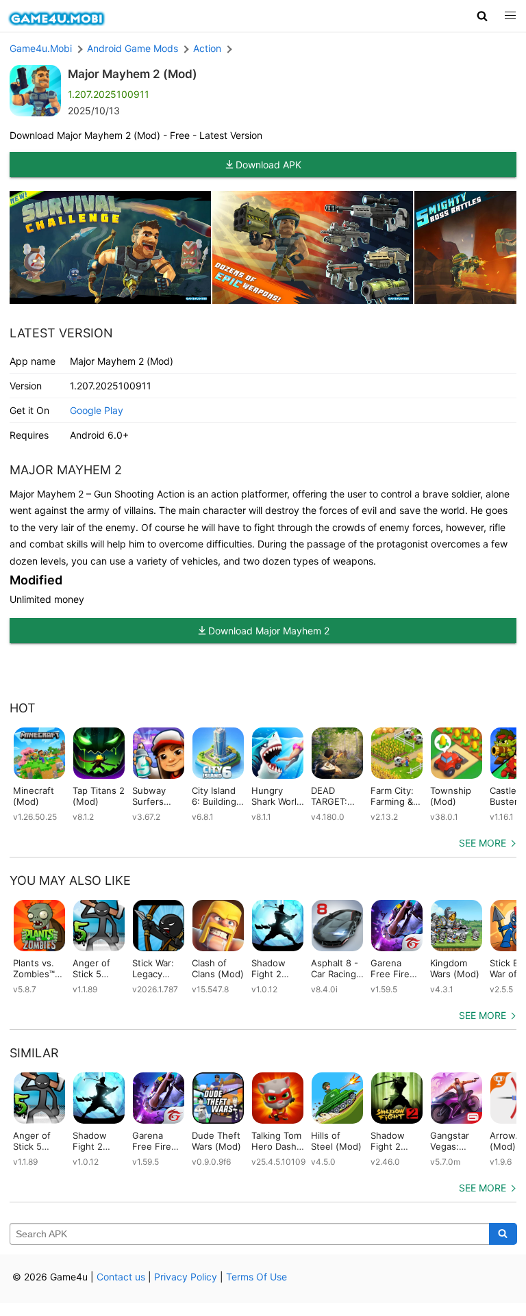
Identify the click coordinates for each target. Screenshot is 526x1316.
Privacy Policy (185, 1276)
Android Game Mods (132, 48)
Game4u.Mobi (41, 48)
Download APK (268, 164)
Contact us (121, 1276)
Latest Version (61, 333)
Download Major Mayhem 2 (268, 630)
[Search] (503, 1234)
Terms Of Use (256, 1276)
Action (207, 48)
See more (482, 843)
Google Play (96, 410)
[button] (482, 15)
